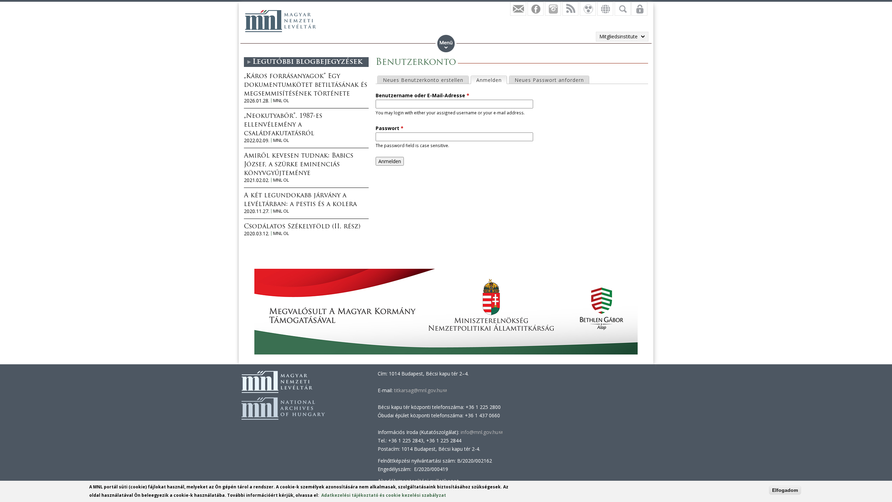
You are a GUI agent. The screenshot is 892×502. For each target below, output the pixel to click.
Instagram (553, 9)
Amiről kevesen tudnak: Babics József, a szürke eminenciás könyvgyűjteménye (298, 165)
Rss (570, 9)
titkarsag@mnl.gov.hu (420, 390)
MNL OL (281, 100)
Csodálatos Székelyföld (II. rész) (302, 227)
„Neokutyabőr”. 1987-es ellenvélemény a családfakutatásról (283, 125)
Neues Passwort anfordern (549, 80)
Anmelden (491, 80)
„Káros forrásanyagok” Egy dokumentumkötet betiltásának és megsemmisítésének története (305, 85)
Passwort (389, 128)
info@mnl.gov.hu (481, 432)
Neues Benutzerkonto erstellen (423, 80)
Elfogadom (785, 490)
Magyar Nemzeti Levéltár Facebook (536, 9)
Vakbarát (588, 9)
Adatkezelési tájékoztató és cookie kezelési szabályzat (383, 495)
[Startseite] (280, 21)
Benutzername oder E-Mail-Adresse (422, 95)
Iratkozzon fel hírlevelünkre (518, 9)
